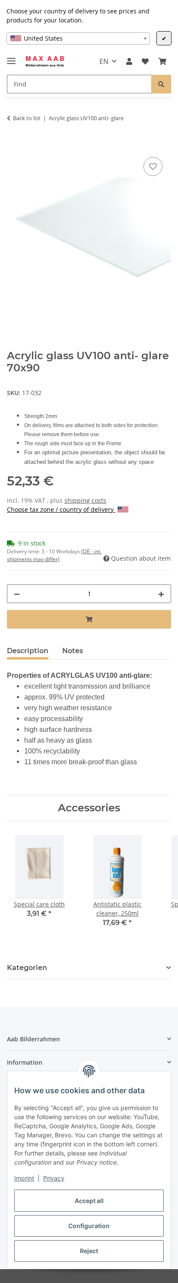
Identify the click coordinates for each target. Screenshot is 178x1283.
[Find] (161, 84)
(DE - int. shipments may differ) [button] (54, 555)
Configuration (89, 1225)
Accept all (89, 1200)
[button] (129, 61)
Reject (89, 1250)
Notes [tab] (72, 651)
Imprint (24, 1178)
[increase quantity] (161, 594)
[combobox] (78, 38)
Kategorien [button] (27, 968)
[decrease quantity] (16, 594)
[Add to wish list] (152, 166)
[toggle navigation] (11, 57)
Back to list (27, 118)
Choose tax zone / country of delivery (61, 509)
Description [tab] (27, 651)
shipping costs (85, 500)
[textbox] (78, 38)
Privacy (53, 1178)
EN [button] (103, 61)
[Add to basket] (14, 145)
